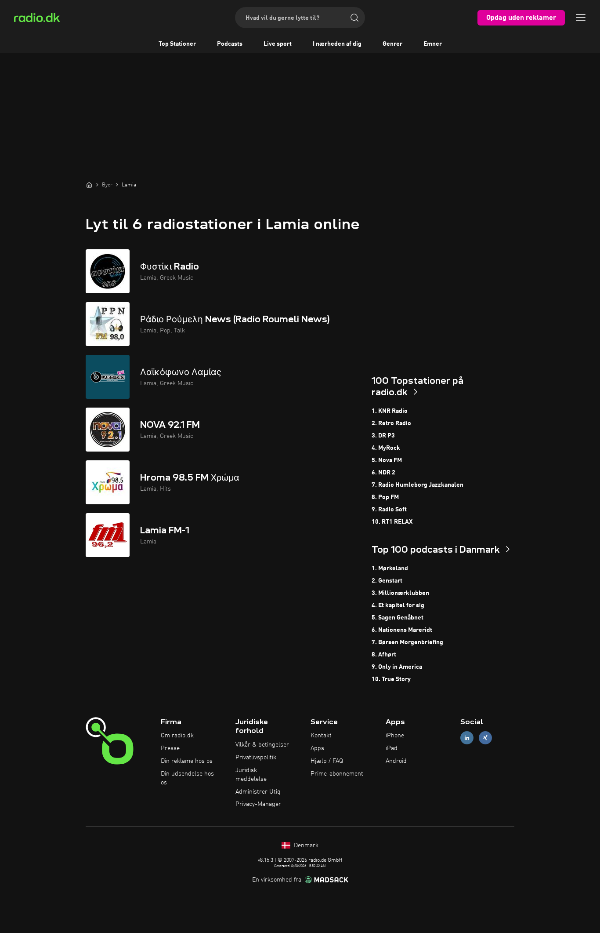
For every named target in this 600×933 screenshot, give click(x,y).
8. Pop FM (385, 497)
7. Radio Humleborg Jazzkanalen (417, 485)
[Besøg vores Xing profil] (485, 738)
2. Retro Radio (391, 423)
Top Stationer (177, 44)
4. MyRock (386, 448)
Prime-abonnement (337, 774)
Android (396, 761)
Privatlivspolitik (255, 757)
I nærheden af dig (337, 44)
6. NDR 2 (383, 473)
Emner (432, 44)
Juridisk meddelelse (251, 774)
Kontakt (321, 736)
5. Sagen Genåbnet (397, 618)
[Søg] (354, 17)
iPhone (395, 736)
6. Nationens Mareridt (402, 630)
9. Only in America (397, 667)
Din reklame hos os (187, 761)
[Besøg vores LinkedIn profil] (466, 738)
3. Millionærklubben (400, 593)
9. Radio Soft (389, 510)
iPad (392, 748)
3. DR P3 (383, 436)
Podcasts (229, 44)
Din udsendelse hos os (187, 778)
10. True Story (391, 679)
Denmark (305, 845)
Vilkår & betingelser (262, 745)
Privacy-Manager (258, 804)
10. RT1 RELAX (392, 522)
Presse (170, 748)
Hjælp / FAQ (327, 761)
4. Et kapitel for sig (398, 605)
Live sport (278, 44)
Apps (317, 748)
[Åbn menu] (580, 17)
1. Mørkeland (390, 568)
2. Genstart (387, 581)
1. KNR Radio (390, 411)
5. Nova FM (387, 460)
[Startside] (89, 184)
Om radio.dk (177, 736)
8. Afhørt (384, 655)
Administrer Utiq (258, 792)
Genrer (392, 44)
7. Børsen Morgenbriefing (407, 642)
